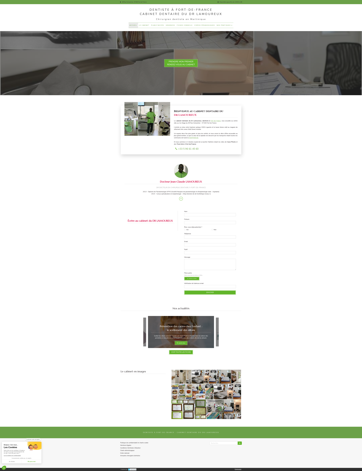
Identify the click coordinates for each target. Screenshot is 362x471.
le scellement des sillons (181, 330)
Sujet (186, 249)
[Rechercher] (240, 443)
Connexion (238, 469)
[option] (181, 332)
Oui (187, 230)
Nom (185, 211)
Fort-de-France (216, 121)
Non (215, 230)
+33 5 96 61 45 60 (188, 148)
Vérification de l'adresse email (194, 283)
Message (187, 257)
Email (186, 241)
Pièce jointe (193, 274)
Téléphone (187, 234)
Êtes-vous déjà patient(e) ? (193, 227)
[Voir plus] (181, 199)
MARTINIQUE (193, 138)
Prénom (186, 219)
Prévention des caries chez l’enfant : (181, 326)
